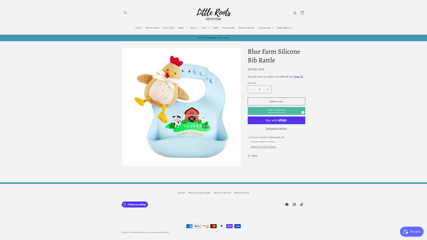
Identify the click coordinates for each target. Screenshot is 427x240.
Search (181, 192)
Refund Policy (241, 192)
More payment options (276, 128)
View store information (263, 146)
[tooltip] (302, 112)
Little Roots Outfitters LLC (140, 232)
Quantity (252, 83)
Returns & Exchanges (199, 192)
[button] (125, 12)
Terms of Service (222, 192)
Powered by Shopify (160, 232)
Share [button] (255, 155)
